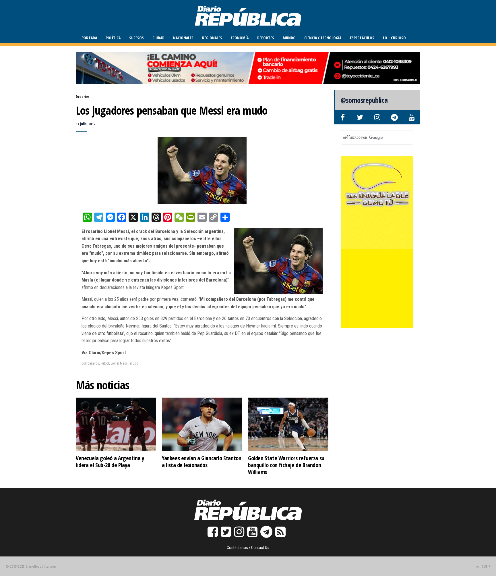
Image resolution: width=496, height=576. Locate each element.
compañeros (90, 363)
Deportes (265, 38)
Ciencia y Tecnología (322, 38)
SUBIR (486, 566)
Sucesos (136, 38)
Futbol (104, 363)
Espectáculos (362, 38)
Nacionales (183, 38)
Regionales (212, 38)
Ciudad (158, 38)
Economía (240, 38)
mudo (134, 363)
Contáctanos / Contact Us (248, 547)
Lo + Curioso (394, 38)
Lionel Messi (120, 363)
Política (113, 38)
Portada (89, 38)
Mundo (289, 38)
